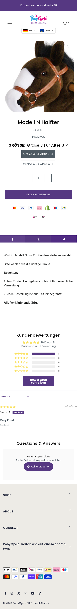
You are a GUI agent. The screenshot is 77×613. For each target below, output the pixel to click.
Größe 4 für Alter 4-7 (38, 164)
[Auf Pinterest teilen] (64, 239)
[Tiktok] (40, 594)
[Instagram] (12, 594)
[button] (22, 354)
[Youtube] (32, 594)
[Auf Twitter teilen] (38, 239)
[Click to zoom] (68, 47)
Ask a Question (40, 466)
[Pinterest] (26, 594)
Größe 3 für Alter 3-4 (38, 154)
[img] (7, 407)
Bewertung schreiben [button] (38, 381)
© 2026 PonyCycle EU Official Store (25, 603)
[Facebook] (5, 594)
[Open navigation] (9, 23)
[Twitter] (18, 594)
